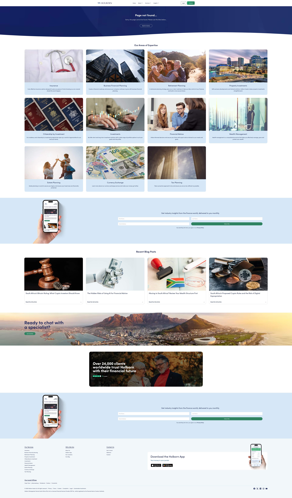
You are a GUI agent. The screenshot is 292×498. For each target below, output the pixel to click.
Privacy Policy (200, 227)
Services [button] (147, 3)
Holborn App (69, 452)
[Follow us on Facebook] (254, 489)
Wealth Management (30, 465)
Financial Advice (28, 463)
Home (134, 3)
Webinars (109, 452)
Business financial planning (31, 452)
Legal (71, 488)
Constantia (54, 483)
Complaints (65, 488)
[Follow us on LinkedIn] (260, 489)
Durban (48, 483)
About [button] (139, 3)
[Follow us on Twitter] (257, 489)
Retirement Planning (30, 454)
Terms (54, 488)
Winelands (42, 483)
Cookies (59, 488)
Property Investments (30, 457)
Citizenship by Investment (31, 459)
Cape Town (27, 483)
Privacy (50, 488)
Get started (30, 333)
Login (183, 3)
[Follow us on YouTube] (266, 489)
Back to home (146, 25)
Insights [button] (155, 3)
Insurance (27, 450)
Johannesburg (35, 483)
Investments (27, 461)
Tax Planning (28, 471)
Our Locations (69, 454)
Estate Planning (28, 467)
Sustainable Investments (80, 488)
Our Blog (68, 457)
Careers (108, 454)
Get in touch (110, 450)
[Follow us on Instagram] (263, 489)
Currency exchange (29, 469)
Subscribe (227, 224)
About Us (68, 450)
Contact (191, 3)
